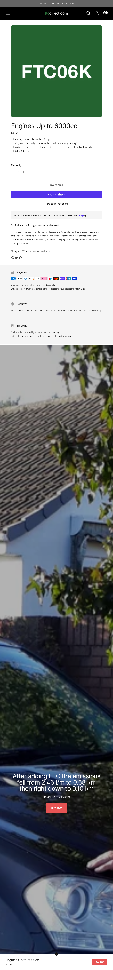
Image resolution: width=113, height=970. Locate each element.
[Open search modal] (88, 13)
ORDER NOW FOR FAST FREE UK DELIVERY (55, 3)
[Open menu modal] (8, 13)
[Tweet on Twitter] (16, 257)
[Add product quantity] (14, 172)
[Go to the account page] (97, 13)
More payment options (56, 203)
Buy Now (56, 811)
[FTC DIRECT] (56, 13)
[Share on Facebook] (20, 257)
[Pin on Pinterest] (12, 257)
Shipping (30, 225)
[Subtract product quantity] (23, 172)
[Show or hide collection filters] (56, 954)
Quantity (16, 165)
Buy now (100, 962)
